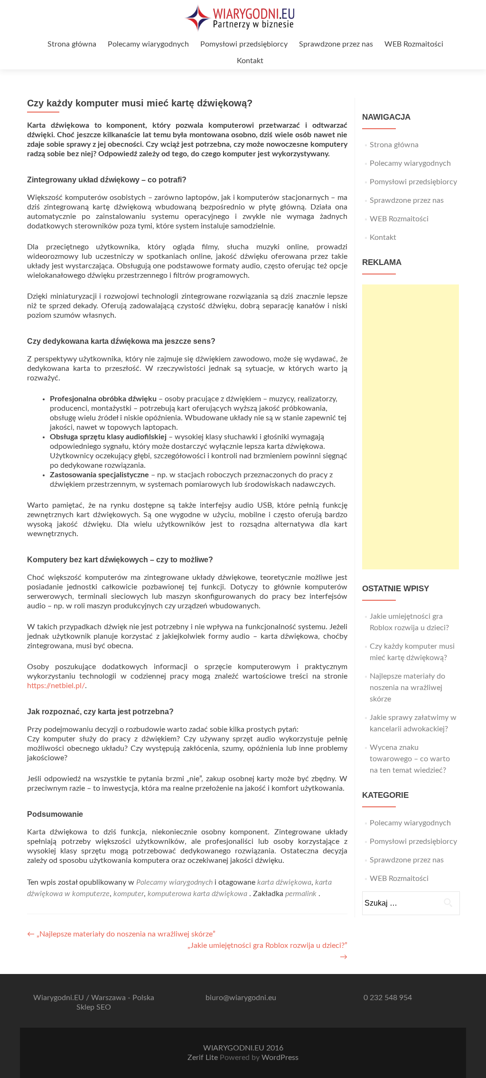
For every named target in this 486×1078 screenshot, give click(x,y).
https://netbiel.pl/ (56, 686)
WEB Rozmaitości (413, 44)
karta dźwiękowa (284, 882)
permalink (301, 894)
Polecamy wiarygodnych (148, 44)
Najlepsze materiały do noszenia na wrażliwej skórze (407, 687)
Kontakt (250, 61)
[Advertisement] (410, 426)
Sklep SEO (93, 1007)
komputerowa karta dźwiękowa (197, 894)
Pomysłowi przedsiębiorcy (244, 44)
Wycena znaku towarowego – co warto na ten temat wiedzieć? (410, 759)
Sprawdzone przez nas (336, 44)
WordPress (280, 1057)
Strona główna (71, 44)
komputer (128, 894)
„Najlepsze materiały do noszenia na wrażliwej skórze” (121, 934)
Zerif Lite (203, 1057)
